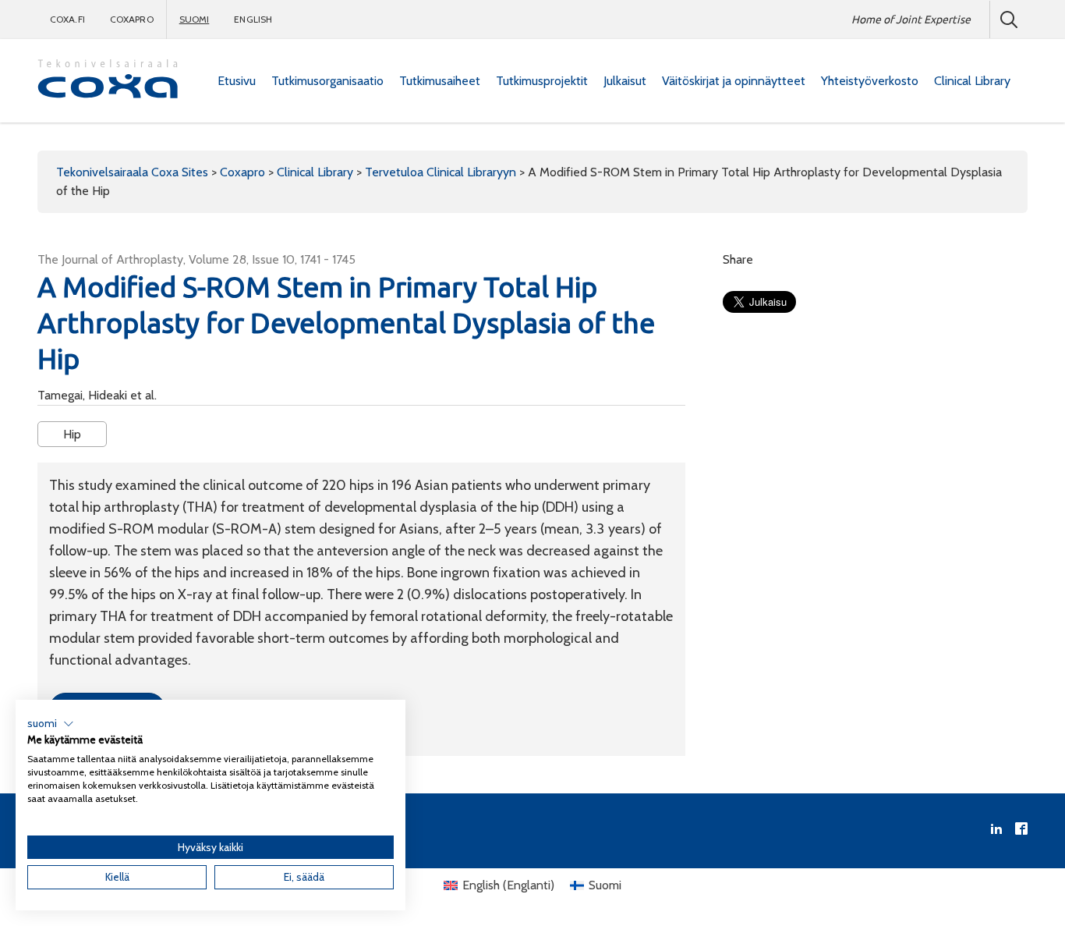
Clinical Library (972, 80)
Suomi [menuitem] (605, 885)
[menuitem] (236, 81)
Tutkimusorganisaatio (327, 80)
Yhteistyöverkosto (869, 80)
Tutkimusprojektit (542, 80)
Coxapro (132, 19)
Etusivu (237, 80)
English (253, 19)
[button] (50, 724)
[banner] (107, 80)
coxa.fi (67, 19)
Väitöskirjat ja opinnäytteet (733, 80)
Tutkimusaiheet (439, 80)
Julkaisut (624, 80)
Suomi (194, 19)
